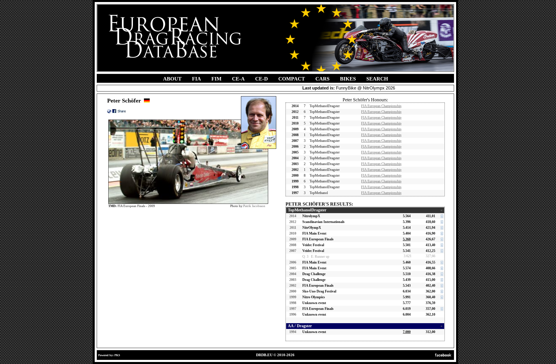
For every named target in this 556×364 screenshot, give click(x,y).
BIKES (348, 79)
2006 (292, 262)
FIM (216, 79)
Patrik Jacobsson (254, 206)
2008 (292, 245)
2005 (292, 268)
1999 (292, 297)
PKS (117, 355)
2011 (293, 228)
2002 (292, 285)
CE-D (261, 79)
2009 (292, 239)
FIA (196, 79)
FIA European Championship (381, 106)
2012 (292, 222)
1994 (292, 332)
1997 (292, 309)
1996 (292, 314)
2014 (292, 216)
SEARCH (377, 79)
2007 (292, 251)
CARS (322, 79)
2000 (292, 291)
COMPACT (291, 79)
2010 (292, 233)
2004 (292, 274)
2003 (292, 280)
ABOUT (172, 79)
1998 (292, 303)
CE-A (238, 79)
